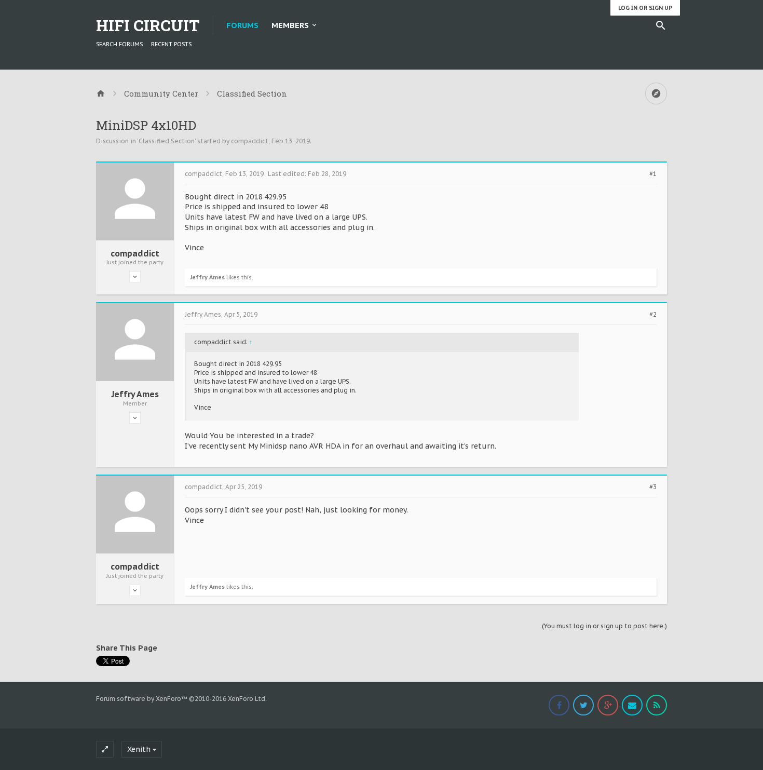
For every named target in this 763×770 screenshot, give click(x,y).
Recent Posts (171, 44)
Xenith (139, 749)
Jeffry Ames (207, 277)
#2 (653, 314)
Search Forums (119, 44)
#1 (653, 174)
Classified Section (167, 141)
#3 (653, 487)
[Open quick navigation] (656, 93)
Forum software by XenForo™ (181, 699)
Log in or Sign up (645, 7)
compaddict (249, 141)
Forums (242, 25)
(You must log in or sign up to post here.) (604, 626)
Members (290, 25)
